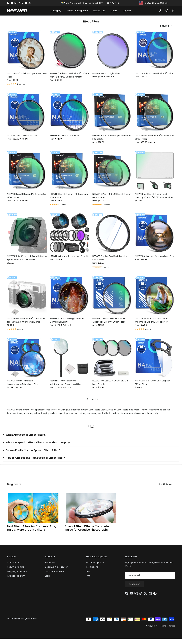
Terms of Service (168, 626)
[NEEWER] (17, 10)
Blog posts (14, 484)
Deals (114, 10)
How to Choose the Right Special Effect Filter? (35, 458)
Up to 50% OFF (96, 3)
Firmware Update (95, 562)
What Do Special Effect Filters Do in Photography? (38, 442)
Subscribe (134, 584)
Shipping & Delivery (17, 571)
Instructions (92, 566)
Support (127, 10)
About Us (50, 562)
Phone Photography (77, 10)
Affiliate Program (16, 575)
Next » (95, 399)
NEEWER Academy (54, 571)
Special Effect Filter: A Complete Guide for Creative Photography (87, 528)
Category (56, 10)
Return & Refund (15, 566)
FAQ (88, 575)
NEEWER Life (99, 10)
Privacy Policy (151, 626)
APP (88, 571)
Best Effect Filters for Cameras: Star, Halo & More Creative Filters (31, 528)
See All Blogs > (165, 484)
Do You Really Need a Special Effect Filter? (33, 450)
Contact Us (13, 562)
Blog (47, 575)
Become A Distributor (56, 566)
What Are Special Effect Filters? (26, 434)
